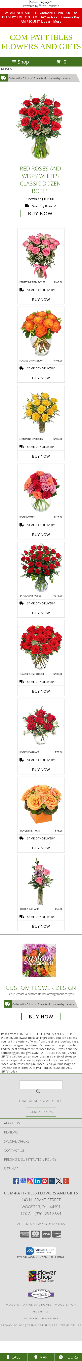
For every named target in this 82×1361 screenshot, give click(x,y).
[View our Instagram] (30, 1182)
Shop (23, 61)
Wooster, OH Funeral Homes (29, 1304)
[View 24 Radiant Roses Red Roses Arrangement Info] (41, 568)
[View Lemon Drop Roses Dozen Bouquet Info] (41, 411)
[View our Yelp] (66, 1182)
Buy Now (40, 213)
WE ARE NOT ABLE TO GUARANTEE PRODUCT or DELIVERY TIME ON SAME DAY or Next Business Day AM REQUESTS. (41, 17)
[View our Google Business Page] (23, 1182)
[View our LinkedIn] (37, 1182)
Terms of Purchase (42, 1325)
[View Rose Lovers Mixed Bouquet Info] (41, 490)
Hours (70, 1357)
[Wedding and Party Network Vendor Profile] (41, 1297)
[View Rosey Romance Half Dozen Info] (41, 725)
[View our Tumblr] (52, 1182)
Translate (53, 6)
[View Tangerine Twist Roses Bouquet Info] (41, 803)
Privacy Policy (12, 1325)
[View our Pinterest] (44, 1182)
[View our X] (59, 1182)
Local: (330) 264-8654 (41, 1213)
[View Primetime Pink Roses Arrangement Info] (41, 254)
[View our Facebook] (16, 1182)
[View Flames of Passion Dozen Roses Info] (41, 333)
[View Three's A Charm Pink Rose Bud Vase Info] (41, 881)
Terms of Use (71, 1325)
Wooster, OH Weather (41, 1318)
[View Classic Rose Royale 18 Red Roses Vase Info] (41, 646)
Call (15, 1357)
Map (42, 1357)
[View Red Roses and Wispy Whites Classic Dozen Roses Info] (41, 127)
